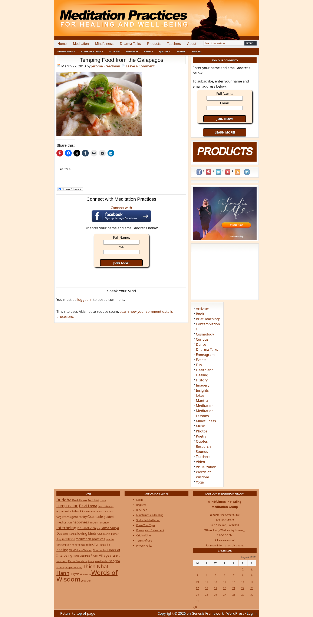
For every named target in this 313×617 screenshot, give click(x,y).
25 (206, 594)
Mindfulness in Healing (149, 515)
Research (132, 51)
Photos (201, 431)
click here (237, 545)
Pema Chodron (81, 555)
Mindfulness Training (80, 550)
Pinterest (208, 172)
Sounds (202, 451)
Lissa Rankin (70, 533)
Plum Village (99, 555)
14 (233, 582)
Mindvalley (100, 550)
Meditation (81, 43)
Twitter (218, 172)
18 (206, 588)
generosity (79, 517)
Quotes (202, 441)
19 (215, 588)
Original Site (143, 535)
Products (154, 43)
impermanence (99, 522)
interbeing (66, 527)
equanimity (63, 511)
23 (251, 588)
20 (224, 588)
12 (215, 582)
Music (200, 426)
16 (251, 582)
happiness (81, 522)
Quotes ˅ (164, 51)
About (191, 43)
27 (224, 594)
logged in (84, 299)
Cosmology (205, 334)
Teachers (174, 43)
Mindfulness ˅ (66, 51)
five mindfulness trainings (98, 511)
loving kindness (90, 533)
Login (139, 500)
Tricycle (74, 574)
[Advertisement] (241, 15)
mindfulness (78, 544)
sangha (114, 561)
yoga (83, 580)
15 (242, 582)
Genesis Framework (208, 613)
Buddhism (79, 500)
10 (197, 582)
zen (89, 580)
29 (242, 594)
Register (141, 505)
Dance (201, 344)
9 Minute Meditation (148, 520)
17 (197, 588)
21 (233, 588)
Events (181, 51)
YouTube (227, 172)
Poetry (201, 436)
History (202, 380)
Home (62, 43)
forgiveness (63, 517)
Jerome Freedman (105, 66)
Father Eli (77, 511)
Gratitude (95, 516)
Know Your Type (145, 525)
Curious (202, 339)
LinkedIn (247, 172)
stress (60, 567)
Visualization (206, 467)
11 (206, 582)
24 (197, 594)
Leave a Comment (140, 66)
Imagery (202, 385)
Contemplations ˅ (92, 51)
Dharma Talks (130, 43)
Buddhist (93, 500)
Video (200, 461)
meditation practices (90, 539)
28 (233, 594)
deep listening (105, 506)
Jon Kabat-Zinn (86, 528)
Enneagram (205, 354)
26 (215, 594)
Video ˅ (148, 51)
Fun (199, 365)
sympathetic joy (73, 567)
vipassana (85, 574)
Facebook (199, 172)
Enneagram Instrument (150, 530)
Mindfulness (104, 43)
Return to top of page (77, 613)
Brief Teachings (208, 319)
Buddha (64, 500)
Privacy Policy (144, 545)
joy (98, 528)
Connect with (121, 207)
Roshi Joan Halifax (98, 561)
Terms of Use (144, 540)
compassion (67, 505)
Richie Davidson (77, 561)
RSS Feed (237, 172)
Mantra (202, 400)
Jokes (200, 395)
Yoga (200, 482)
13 (224, 582)
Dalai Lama (88, 505)
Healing (196, 51)
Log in (252, 613)
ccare (103, 500)
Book (200, 313)
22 (242, 588)
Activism (114, 51)
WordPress (235, 613)
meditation (68, 539)
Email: (121, 247)
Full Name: (121, 237)
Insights (202, 390)
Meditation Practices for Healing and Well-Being (103, 15)
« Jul (195, 607)
